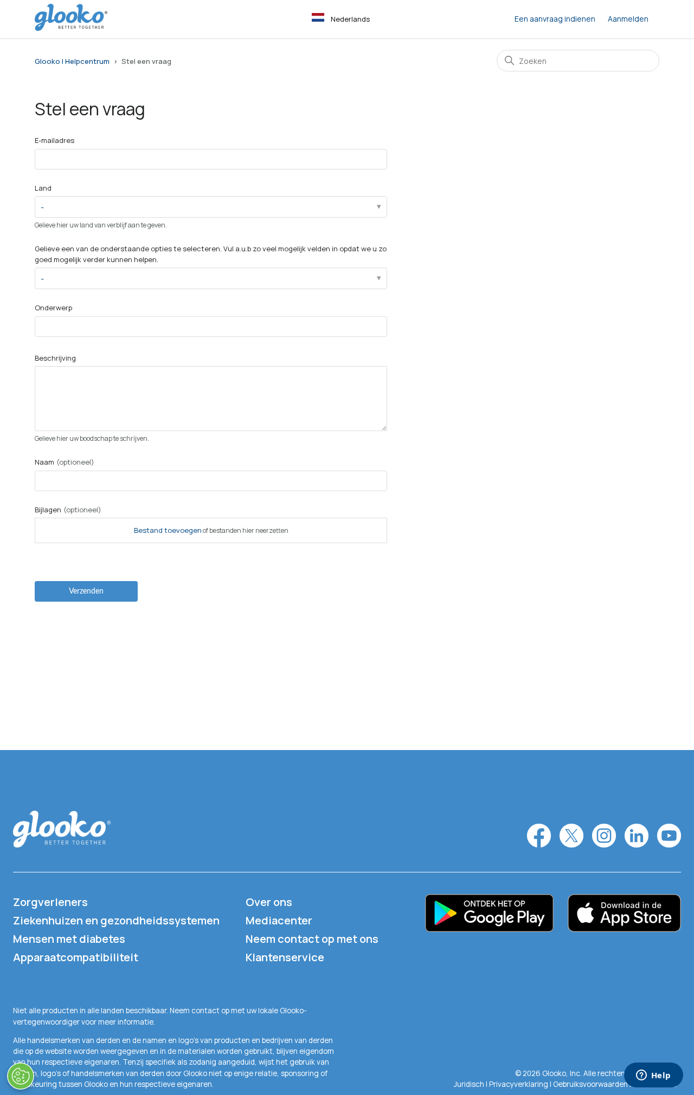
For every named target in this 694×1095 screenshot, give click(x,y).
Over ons (269, 902)
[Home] (71, 28)
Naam (64, 462)
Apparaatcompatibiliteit (75, 957)
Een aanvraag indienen (555, 19)
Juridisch (470, 1084)
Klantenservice (285, 957)
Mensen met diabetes (69, 938)
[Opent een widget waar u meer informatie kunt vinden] (653, 1076)
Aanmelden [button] (628, 19)
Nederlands (350, 19)
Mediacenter (279, 920)
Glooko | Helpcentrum (72, 61)
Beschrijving (55, 358)
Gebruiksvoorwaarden (591, 1084)
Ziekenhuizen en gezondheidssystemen (116, 920)
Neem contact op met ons (312, 938)
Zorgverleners (50, 902)
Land (43, 188)
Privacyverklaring (518, 1084)
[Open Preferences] (20, 1076)
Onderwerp (53, 307)
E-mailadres (54, 140)
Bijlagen (68, 509)
